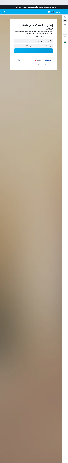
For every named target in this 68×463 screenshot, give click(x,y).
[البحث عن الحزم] (65, 28)
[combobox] (44, 36)
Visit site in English (21, 7)
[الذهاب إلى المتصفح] (65, 32)
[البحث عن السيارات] (65, 24)
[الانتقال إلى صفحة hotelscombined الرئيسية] (55, 12)
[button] (2, 7)
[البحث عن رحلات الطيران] (65, 17)
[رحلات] (65, 37)
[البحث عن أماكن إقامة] (65, 21)
